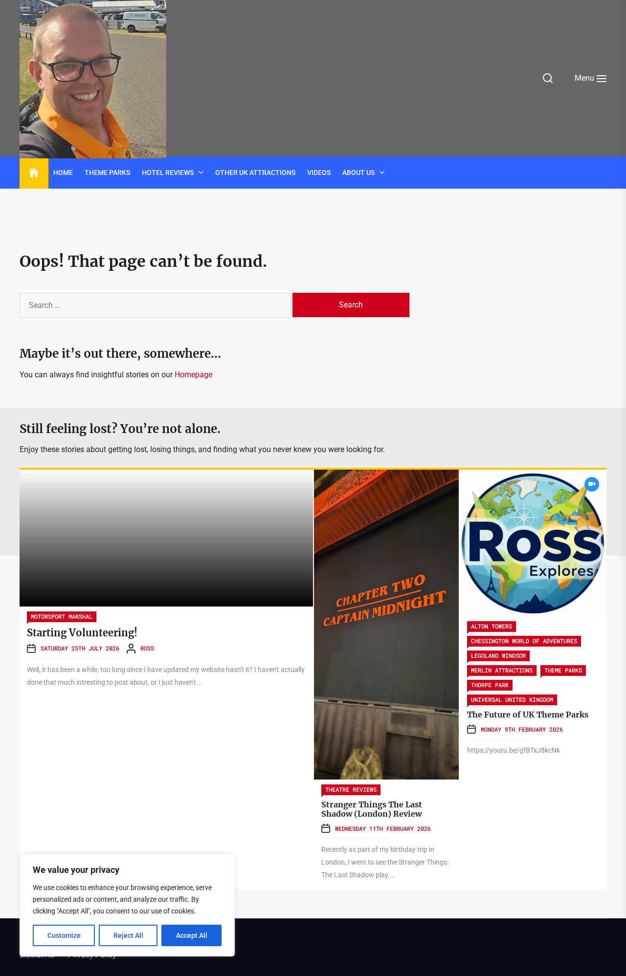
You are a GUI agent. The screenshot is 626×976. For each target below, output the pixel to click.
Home (63, 172)
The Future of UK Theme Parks (527, 714)
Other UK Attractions (255, 172)
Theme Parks (107, 172)
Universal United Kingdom (512, 699)
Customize (64, 935)
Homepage (193, 374)
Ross (147, 648)
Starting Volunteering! (82, 633)
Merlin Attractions (502, 670)
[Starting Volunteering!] (166, 538)
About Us (358, 172)
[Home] (34, 173)
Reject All (128, 935)
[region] (127, 905)
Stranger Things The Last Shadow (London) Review (371, 809)
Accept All (191, 935)
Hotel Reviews (168, 172)
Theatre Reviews (351, 789)
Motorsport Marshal (61, 616)
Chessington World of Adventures (524, 641)
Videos (319, 172)
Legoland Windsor (498, 655)
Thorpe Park (490, 685)
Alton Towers (491, 626)
